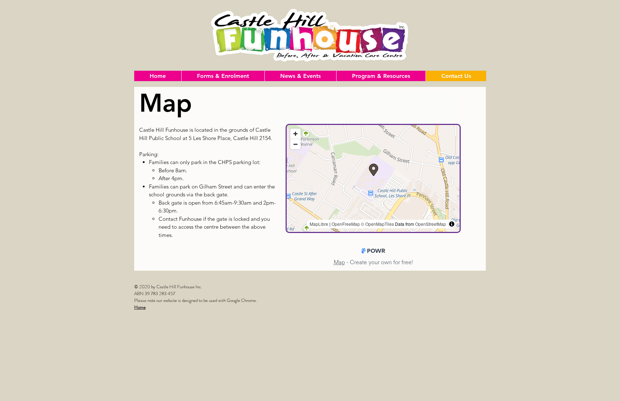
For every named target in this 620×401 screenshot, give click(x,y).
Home (140, 307)
